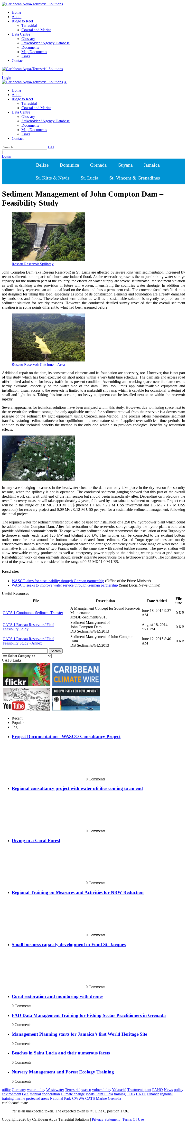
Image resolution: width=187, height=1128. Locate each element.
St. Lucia (89, 177)
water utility (36, 1090)
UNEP (141, 1094)
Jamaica (152, 165)
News (168, 1090)
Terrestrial (72, 1090)
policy (178, 1090)
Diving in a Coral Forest (36, 840)
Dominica (69, 165)
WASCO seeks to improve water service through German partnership (65, 585)
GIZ (25, 1094)
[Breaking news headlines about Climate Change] (76, 684)
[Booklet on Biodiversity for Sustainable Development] (76, 709)
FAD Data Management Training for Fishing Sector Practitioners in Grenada (89, 1015)
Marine (101, 1098)
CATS (90, 1098)
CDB (131, 1094)
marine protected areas (32, 1098)
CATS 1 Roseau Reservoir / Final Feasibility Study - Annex (28, 641)
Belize (42, 165)
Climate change (73, 1094)
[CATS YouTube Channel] (26, 709)
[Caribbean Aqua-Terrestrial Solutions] (32, 4)
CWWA (78, 1098)
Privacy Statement (106, 1119)
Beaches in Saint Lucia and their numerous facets (61, 1052)
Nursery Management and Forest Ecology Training (63, 1071)
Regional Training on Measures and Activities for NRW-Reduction (78, 892)
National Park (60, 1098)
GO (51, 147)
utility (6, 1090)
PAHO (157, 1090)
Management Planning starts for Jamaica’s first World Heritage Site (79, 1034)
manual (35, 1094)
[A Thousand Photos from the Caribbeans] (26, 684)
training (120, 1094)
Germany (19, 1090)
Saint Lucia (104, 1094)
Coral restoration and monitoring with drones (57, 996)
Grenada (98, 165)
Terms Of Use (133, 1119)
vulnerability (101, 1090)
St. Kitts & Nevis (53, 177)
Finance (153, 1094)
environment (11, 1094)
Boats (90, 1094)
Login (6, 78)
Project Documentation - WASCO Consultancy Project (66, 736)
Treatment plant (139, 1090)
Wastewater (55, 1090)
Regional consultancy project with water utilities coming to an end (77, 788)
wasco (86, 1090)
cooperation (51, 1094)
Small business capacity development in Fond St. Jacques (69, 944)
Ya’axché (119, 1090)
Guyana (125, 165)
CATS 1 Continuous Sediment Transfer (33, 613)
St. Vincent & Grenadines (134, 177)
